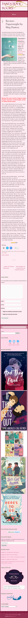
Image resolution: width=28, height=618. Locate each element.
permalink (5, 252)
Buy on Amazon (21, 51)
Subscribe (4, 545)
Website (3, 308)
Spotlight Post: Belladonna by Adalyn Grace (9, 559)
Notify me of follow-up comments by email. (12, 311)
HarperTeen (20, 43)
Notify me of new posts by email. (10, 314)
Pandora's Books (11, 6)
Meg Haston (20, 40)
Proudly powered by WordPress (11, 614)
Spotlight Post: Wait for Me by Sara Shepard (9, 554)
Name (2, 301)
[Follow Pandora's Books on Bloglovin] (14, 532)
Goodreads (20, 53)
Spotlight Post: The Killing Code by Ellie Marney (10, 552)
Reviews (19, 251)
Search (2, 331)
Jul (2, 21)
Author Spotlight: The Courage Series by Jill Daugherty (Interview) (20, 268)
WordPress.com (13, 616)
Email (2, 304)
